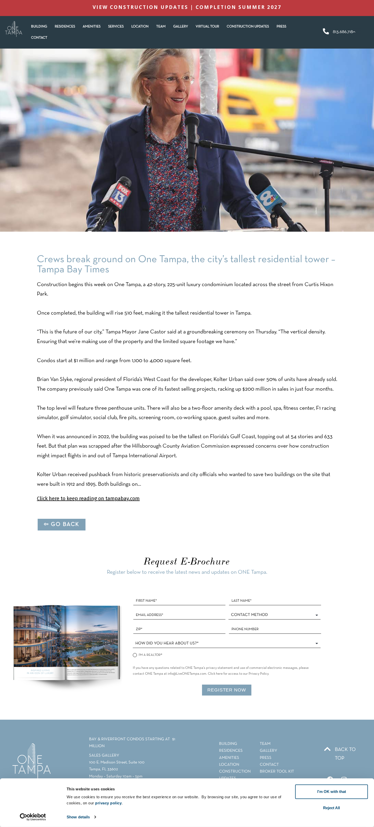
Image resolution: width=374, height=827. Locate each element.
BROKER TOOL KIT (277, 771)
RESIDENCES (65, 26)
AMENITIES (91, 26)
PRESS (281, 26)
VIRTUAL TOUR (207, 26)
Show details (78, 817)
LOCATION (140, 26)
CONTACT (39, 37)
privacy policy (108, 803)
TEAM (161, 26)
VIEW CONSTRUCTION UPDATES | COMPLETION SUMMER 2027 (187, 7)
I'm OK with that (331, 791)
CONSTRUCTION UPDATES (248, 26)
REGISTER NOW (226, 689)
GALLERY (180, 26)
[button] (65, 26)
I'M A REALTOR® (150, 655)
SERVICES (116, 26)
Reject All (331, 808)
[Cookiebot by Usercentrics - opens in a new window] (33, 817)
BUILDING (39, 26)
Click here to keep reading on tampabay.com (88, 498)
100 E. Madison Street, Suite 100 (117, 762)
